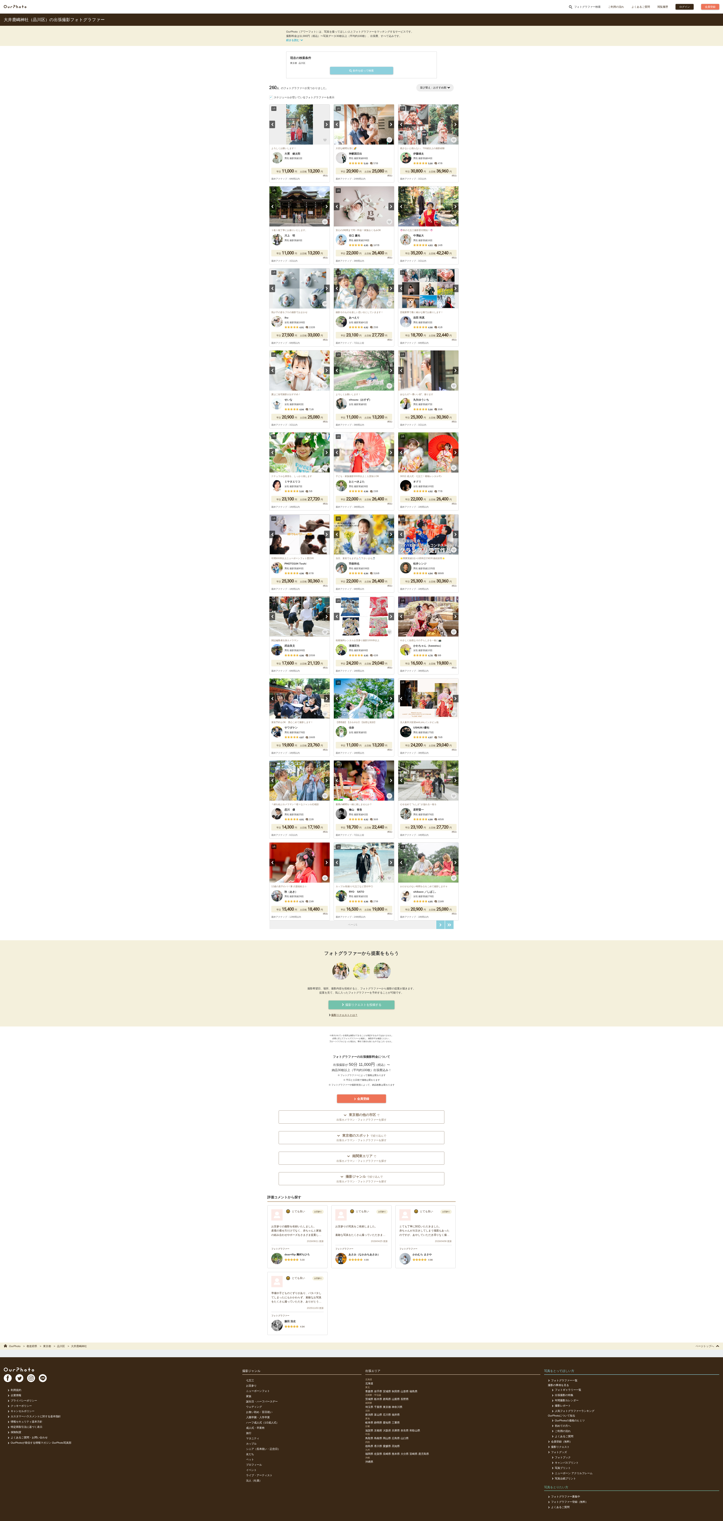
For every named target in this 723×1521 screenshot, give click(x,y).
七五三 (250, 1380)
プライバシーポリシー (24, 1400)
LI (43, 1378)
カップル (251, 1443)
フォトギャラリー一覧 (568, 1389)
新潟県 (369, 1414)
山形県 (405, 1391)
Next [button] (327, 124)
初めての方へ (563, 1425)
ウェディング (254, 1406)
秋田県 (396, 1391)
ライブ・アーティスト (259, 1475)
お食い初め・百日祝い (259, 1412)
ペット (250, 1459)
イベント (251, 1469)
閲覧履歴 (662, 6)
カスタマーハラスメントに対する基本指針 (36, 1416)
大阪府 (387, 1430)
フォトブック (563, 1457)
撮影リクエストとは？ (344, 1015)
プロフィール (254, 1464)
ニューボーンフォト (258, 1390)
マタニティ (252, 1438)
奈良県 (405, 1430)
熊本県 (396, 1453)
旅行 (248, 1433)
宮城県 (387, 1391)
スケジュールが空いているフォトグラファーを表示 (304, 97)
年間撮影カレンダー (567, 1400)
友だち (250, 1454)
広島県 (396, 1438)
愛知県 (387, 1422)
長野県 (405, 1399)
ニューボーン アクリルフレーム (574, 1473)
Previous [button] (272, 124)
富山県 (378, 1414)
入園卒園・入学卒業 (258, 1417)
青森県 (369, 1391)
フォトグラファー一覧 (564, 1380)
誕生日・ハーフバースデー (262, 1401)
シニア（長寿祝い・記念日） (263, 1448)
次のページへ (440, 925)
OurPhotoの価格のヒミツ (570, 1420)
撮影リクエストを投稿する (363, 1004)
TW (19, 1378)
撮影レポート (563, 1405)
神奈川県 (397, 1406)
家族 (248, 1396)
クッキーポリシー (21, 1405)
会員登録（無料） (561, 1441)
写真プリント (563, 1467)
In (31, 1378)
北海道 (369, 1383)
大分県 (405, 1453)
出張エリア (372, 1370)
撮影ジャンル (251, 1370)
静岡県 (378, 1422)
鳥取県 (369, 1438)
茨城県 (369, 1399)
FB (8, 1378)
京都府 (378, 1430)
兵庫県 (396, 1430)
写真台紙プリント (565, 1478)
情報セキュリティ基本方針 (26, 1421)
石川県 (387, 1414)
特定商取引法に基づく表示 (26, 1426)
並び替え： (433, 87)
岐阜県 (369, 1422)
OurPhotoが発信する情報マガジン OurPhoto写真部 (41, 1442)
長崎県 (387, 1453)
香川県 (378, 1446)
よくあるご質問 (640, 6)
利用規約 (16, 1389)
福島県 (413, 1391)
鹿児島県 (423, 1453)
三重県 (396, 1422)
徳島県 (369, 1446)
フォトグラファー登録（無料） (569, 1501)
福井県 (396, 1414)
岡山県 (387, 1438)
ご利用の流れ (616, 6)
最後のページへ (449, 925)
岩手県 (378, 1391)
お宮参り (251, 1385)
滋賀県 (369, 1430)
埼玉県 (369, 1406)
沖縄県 (369, 1461)
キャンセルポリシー (22, 1411)
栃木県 (378, 1399)
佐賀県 (378, 1453)
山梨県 (396, 1399)
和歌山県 (415, 1430)
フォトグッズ (559, 1452)
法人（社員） (254, 1480)
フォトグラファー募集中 (565, 1496)
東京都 (387, 1406)
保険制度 (16, 1432)
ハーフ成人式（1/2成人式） (262, 1422)
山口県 (405, 1438)
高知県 (396, 1446)
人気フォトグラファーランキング (574, 1410)
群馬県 (387, 1399)
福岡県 (369, 1453)
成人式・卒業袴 (255, 1427)
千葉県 (378, 1406)
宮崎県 (413, 1453)
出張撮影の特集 (564, 1395)
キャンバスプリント (567, 1462)
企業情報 (16, 1395)
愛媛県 (387, 1446)
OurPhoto (19, 1369)
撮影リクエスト (560, 1446)
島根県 (378, 1438)
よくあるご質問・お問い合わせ (29, 1437)
